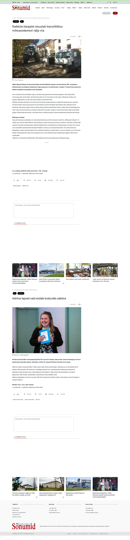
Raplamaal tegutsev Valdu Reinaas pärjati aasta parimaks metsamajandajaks (24, 281)
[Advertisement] (46, 155)
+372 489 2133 (16, 514)
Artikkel (14, 18)
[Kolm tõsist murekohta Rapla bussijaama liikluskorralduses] (51, 270)
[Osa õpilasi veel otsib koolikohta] (78, 270)
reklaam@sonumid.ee (54, 512)
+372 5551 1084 (53, 510)
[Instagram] (110, 2)
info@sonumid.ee (16, 517)
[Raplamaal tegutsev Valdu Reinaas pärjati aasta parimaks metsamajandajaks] (24, 270)
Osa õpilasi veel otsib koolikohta (77, 279)
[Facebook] (108, 2)
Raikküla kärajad (17, 185)
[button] (115, 2)
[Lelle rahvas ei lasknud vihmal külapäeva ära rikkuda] (105, 270)
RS (22, 21)
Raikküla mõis (25, 185)
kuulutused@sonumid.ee (91, 512)
